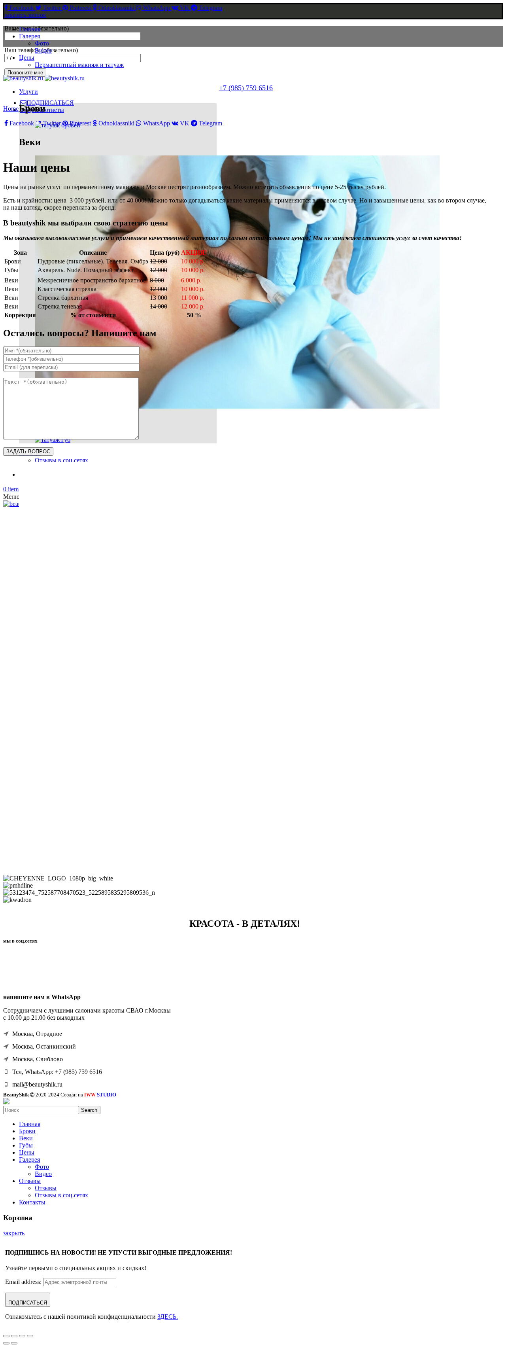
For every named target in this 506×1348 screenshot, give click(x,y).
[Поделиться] (14, 1336)
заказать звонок (25, 14)
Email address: (24, 1281)
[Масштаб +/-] (30, 1336)
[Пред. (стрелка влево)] (6, 1343)
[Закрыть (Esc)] (6, 1336)
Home (11, 108)
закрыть (14, 1233)
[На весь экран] (22, 1336)
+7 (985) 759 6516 (246, 88)
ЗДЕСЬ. (167, 1316)
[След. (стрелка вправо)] (14, 1343)
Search (89, 1110)
